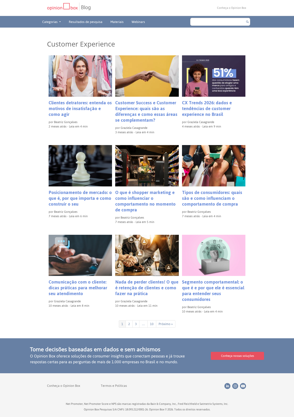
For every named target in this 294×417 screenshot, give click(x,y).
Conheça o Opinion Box (231, 7)
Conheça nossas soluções (237, 355)
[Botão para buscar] (247, 22)
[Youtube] (243, 385)
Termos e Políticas (114, 385)
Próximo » (166, 324)
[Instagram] (236, 385)
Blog (86, 7)
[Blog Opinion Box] (63, 8)
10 (152, 324)
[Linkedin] (228, 385)
